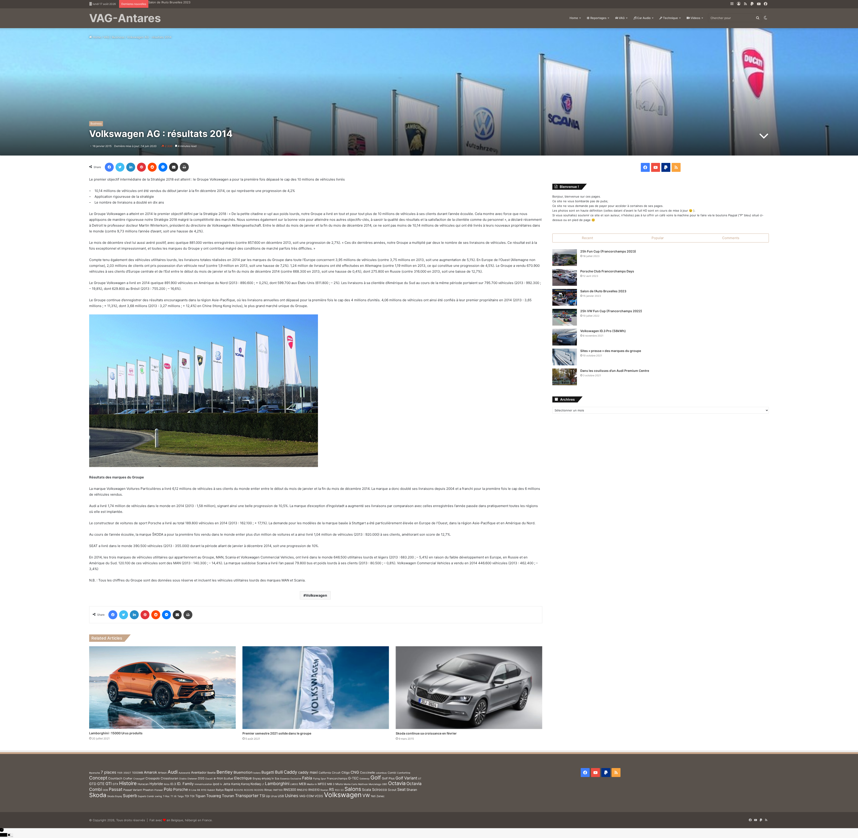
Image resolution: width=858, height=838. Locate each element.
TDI (187, 796)
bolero (257, 772)
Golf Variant (406, 778)
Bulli (279, 772)
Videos (695, 18)
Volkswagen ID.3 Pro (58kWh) (603, 331)
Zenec (380, 796)
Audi (173, 772)
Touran (228, 796)
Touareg (213, 796)
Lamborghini (277, 783)
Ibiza (166, 784)
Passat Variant (132, 790)
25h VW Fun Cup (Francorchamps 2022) (176, 2)
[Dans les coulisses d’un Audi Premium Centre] (564, 376)
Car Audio (643, 18)
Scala (366, 789)
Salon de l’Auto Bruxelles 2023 (603, 291)
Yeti (373, 796)
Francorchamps (337, 778)
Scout (392, 790)
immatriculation (203, 784)
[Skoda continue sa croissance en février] (469, 687)
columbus (381, 772)
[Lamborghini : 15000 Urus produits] (162, 687)
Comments (730, 238)
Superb (130, 795)
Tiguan (200, 796)
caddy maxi (308, 772)
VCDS (319, 796)
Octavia (397, 783)
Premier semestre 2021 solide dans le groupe (276, 733)
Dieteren (192, 778)
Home (574, 18)
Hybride (156, 784)
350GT (127, 772)
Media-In (312, 784)
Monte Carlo (350, 784)
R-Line (192, 790)
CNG (355, 772)
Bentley (225, 772)
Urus (274, 796)
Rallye (220, 790)
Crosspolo (152, 778)
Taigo (180, 796)
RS (331, 789)
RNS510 (314, 790)
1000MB (137, 772)
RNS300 (290, 790)
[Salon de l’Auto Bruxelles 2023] (564, 297)
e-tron (218, 778)
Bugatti (267, 772)
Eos (277, 778)
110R (119, 772)
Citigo (345, 772)
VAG (621, 18)
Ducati (209, 778)
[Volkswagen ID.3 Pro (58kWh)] (564, 337)
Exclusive (295, 778)
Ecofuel (228, 778)
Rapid (229, 790)
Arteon (162, 772)
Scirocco (379, 789)
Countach (115, 778)
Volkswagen (316, 595)
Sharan (411, 790)
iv (221, 784)
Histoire (128, 783)
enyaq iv (268, 778)
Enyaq (257, 778)
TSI (262, 796)
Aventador (198, 772)
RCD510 (258, 790)
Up (268, 796)
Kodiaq (255, 784)
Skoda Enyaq (114, 796)
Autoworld (184, 772)
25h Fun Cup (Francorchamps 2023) (608, 251)
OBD (384, 784)
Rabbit (211, 790)
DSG (201, 778)
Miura (339, 784)
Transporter (247, 795)
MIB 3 (330, 784)
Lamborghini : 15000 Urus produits (116, 733)
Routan (324, 790)
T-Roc (166, 796)
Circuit (336, 772)
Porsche (180, 789)
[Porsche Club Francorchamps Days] (564, 277)
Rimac (268, 790)
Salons (353, 789)
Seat (401, 789)
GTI (108, 783)
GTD (92, 784)
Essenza (285, 778)
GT (419, 778)
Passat (115, 789)
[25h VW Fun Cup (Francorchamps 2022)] (564, 317)
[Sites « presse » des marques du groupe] (564, 357)
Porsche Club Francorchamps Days (607, 271)
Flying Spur (319, 778)
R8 (198, 790)
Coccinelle (367, 772)
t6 (175, 796)
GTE (101, 783)
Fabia (307, 778)
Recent (587, 238)
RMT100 (278, 790)
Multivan (363, 784)
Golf (375, 777)
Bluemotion (242, 772)
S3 (342, 790)
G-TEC (353, 778)
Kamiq (235, 784)
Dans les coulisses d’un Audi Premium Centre (614, 371)
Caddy (290, 772)
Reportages (598, 18)
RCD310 (248, 790)
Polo (168, 789)
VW (366, 795)
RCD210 (238, 790)
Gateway (365, 778)
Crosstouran (169, 778)
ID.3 (173, 784)
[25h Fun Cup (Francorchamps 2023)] (564, 257)
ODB (105, 790)
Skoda (97, 795)
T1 (171, 796)
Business (118, 37)
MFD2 (322, 784)
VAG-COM (306, 796)
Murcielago (375, 784)
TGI (192, 796)
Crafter (127, 778)
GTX (115, 784)
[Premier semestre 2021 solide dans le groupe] (315, 687)
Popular (658, 238)
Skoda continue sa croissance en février (426, 733)
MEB (302, 784)
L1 (263, 784)
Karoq (245, 784)
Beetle (211, 772)
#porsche (94, 772)
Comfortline (403, 772)
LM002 (294, 784)
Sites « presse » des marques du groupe (610, 351)
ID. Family (185, 783)
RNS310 (302, 790)
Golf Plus (388, 778)
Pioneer (158, 790)
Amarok (150, 772)
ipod (216, 784)
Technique (670, 18)
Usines (291, 795)
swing (158, 796)
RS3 (337, 790)
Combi (392, 772)
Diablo (183, 778)
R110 (203, 790)
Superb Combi (146, 796)
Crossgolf (139, 778)
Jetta (226, 784)
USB (281, 796)
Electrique (243, 778)
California (325, 772)
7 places (108, 772)
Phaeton (148, 790)
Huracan (143, 784)
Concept (98, 778)
